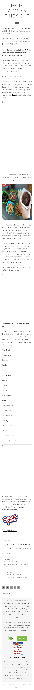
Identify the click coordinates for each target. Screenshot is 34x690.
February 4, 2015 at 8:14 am (14, 574)
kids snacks (17, 539)
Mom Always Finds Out (17, 10)
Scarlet (6, 559)
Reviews (10, 537)
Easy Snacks (13, 539)
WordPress (17, 687)
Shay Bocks (28, 684)
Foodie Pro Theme (18, 684)
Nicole (8, 572)
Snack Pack (24, 50)
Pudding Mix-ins (22, 539)
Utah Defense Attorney (17, 657)
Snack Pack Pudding (7, 540)
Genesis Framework (17, 686)
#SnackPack (8, 539)
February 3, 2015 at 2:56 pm (11, 561)
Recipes (7, 537)
